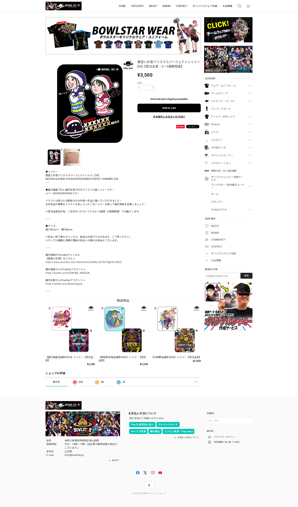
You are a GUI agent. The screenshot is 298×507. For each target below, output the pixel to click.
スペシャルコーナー (222, 155)
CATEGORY (137, 6)
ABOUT (153, 6)
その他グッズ (218, 147)
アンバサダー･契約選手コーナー (227, 186)
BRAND (167, 6)
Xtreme (215, 124)
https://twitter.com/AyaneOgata (64, 283)
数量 (139, 83)
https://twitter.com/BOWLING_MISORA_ (68, 273)
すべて (56, 382)
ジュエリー (217, 139)
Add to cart (169, 108)
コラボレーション (221, 163)
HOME (122, 6)
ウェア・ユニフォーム (223, 85)
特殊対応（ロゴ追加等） (224, 170)
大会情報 (227, 6)
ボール (214, 194)
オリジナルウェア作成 (205, 6)
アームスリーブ (219, 93)
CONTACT (181, 6)
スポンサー (217, 201)
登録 (246, 275)
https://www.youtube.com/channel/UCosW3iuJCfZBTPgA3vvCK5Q (84, 262)
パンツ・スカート (221, 108)
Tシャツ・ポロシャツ (223, 116)
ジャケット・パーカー (223, 101)
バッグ (214, 132)
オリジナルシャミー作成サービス (227, 178)
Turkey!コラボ (219, 209)
